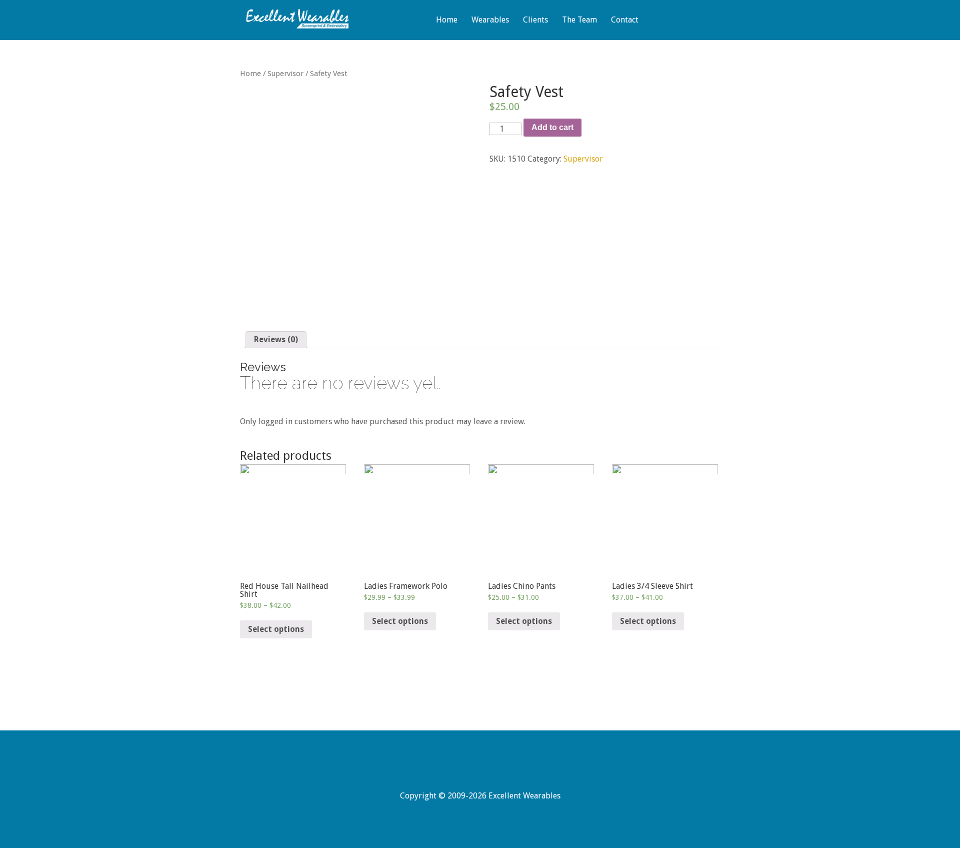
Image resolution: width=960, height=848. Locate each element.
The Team (579, 20)
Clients (535, 20)
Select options (276, 629)
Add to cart (553, 127)
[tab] (276, 339)
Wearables (490, 20)
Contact (624, 20)
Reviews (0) (276, 339)
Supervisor (286, 73)
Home (447, 20)
